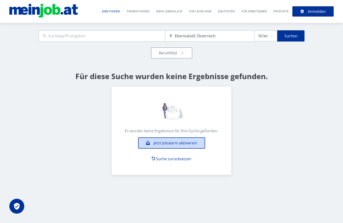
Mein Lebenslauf (169, 11)
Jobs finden (111, 11)
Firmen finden (138, 11)
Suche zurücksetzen (173, 158)
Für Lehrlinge (200, 11)
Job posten (226, 11)
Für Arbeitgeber (254, 11)
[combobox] (101, 36)
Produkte (281, 11)
